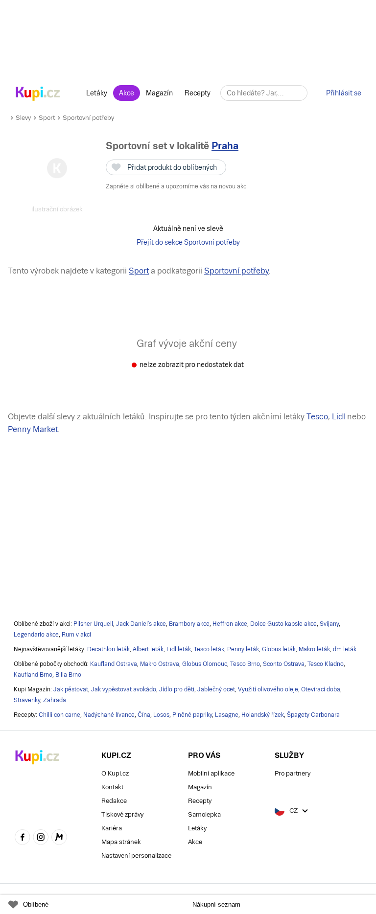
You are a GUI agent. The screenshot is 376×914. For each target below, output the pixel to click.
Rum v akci (76, 634)
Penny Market (33, 429)
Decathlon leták (108, 649)
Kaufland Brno (33, 674)
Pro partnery (292, 773)
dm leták (344, 649)
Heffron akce (229, 623)
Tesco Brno (245, 664)
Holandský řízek (262, 714)
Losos (161, 714)
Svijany (329, 623)
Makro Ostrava (159, 664)
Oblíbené (35, 904)
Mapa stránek (121, 841)
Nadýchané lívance (109, 714)
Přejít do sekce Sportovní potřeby (188, 242)
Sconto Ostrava (284, 664)
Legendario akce (36, 634)
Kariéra (111, 828)
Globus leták (279, 649)
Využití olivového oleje (268, 689)
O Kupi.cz (115, 773)
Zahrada (54, 700)
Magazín (159, 93)
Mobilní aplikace (211, 773)
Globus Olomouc (204, 664)
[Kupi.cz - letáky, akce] (38, 94)
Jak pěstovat (70, 689)
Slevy (23, 117)
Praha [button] (225, 145)
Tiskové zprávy (122, 814)
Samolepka (204, 814)
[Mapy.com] (59, 838)
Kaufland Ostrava (113, 664)
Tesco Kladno (325, 664)
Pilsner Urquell (93, 623)
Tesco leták (209, 649)
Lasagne (226, 714)
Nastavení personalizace (136, 855)
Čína (144, 714)
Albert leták (148, 649)
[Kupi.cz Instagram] (41, 838)
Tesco (317, 416)
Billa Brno (68, 674)
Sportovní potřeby (88, 117)
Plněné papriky (192, 714)
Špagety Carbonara (313, 714)
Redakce (114, 800)
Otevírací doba (320, 689)
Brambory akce (189, 623)
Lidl (338, 416)
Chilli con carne (59, 714)
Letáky (96, 93)
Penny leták (243, 649)
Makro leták (314, 649)
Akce (126, 93)
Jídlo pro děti (176, 689)
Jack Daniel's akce (141, 623)
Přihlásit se (343, 93)
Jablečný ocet (216, 689)
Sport (47, 117)
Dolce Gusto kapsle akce (283, 623)
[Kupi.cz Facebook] (22, 838)
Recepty (198, 93)
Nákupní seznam (216, 904)
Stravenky (27, 700)
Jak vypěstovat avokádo (123, 689)
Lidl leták (178, 649)
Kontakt (112, 787)
